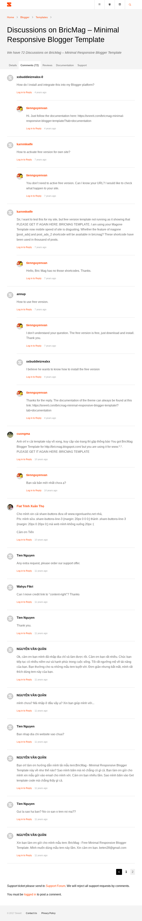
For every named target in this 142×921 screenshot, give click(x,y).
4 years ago (40, 92)
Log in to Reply (24, 92)
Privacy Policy (48, 913)
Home (10, 17)
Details (13, 65)
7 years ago (40, 159)
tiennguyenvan (36, 108)
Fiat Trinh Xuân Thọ (30, 506)
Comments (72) (30, 65)
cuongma (23, 433)
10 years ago (41, 459)
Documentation (65, 65)
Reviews (47, 65)
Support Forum (55, 885)
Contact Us (31, 913)
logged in (30, 894)
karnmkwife (25, 144)
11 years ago (41, 571)
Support (82, 65)
